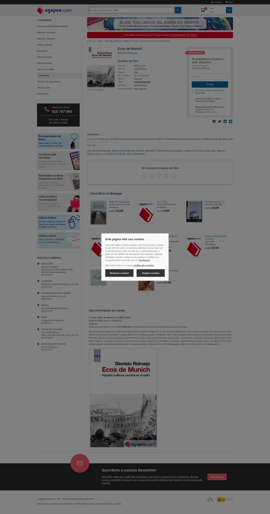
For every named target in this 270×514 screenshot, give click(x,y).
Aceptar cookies (150, 273)
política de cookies (144, 265)
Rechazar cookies (119, 273)
